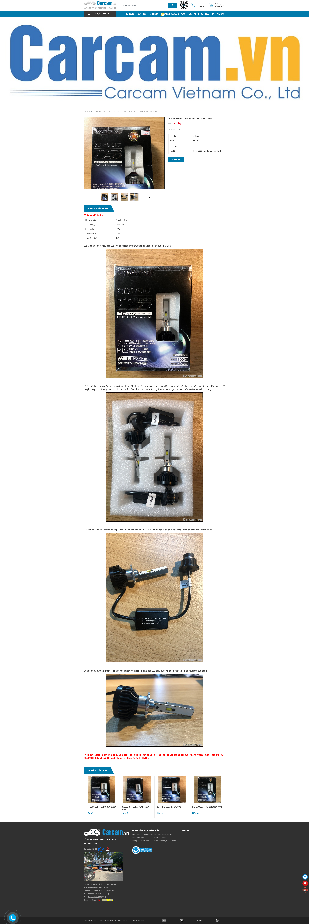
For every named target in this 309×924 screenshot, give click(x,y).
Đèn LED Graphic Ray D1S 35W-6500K (136, 807)
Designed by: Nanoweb (136, 920)
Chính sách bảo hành (140, 837)
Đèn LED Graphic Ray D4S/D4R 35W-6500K (143, 111)
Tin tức (220, 14)
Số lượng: (172, 129)
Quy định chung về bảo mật (142, 834)
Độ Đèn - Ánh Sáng (99, 111)
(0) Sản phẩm (220, 6)
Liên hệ (220, 20)
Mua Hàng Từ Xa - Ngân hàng (201, 14)
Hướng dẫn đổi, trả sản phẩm (165, 841)
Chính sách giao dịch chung (164, 834)
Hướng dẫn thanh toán (140, 841)
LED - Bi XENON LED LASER (117, 111)
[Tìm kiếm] (172, 5)
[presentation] (99, 197)
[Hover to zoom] (124, 170)
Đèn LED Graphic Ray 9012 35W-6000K (172, 807)
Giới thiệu (142, 14)
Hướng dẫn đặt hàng (162, 837)
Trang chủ (129, 14)
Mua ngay (176, 159)
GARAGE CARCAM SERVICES (174, 14)
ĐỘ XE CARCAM (102, 887)
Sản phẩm (153, 14)
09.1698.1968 (109, 891)
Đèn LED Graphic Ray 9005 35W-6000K (207, 807)
